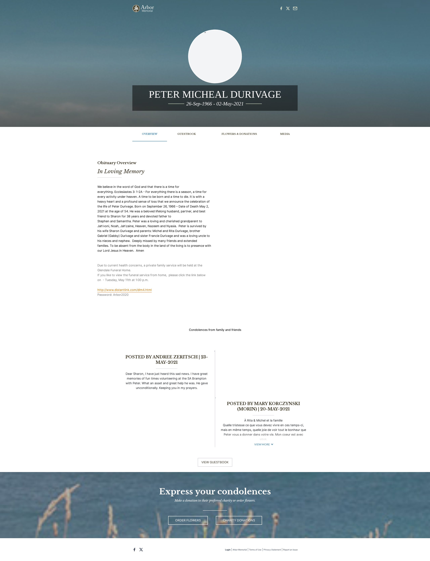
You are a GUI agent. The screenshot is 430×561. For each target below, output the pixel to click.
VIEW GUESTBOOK (215, 462)
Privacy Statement (272, 549)
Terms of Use (255, 549)
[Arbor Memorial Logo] (143, 8)
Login (227, 549)
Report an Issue (290, 549)
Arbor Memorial (240, 549)
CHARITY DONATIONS (239, 520)
